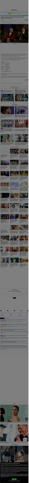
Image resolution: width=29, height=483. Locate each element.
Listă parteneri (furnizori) (3, 477)
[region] (14, 472)
